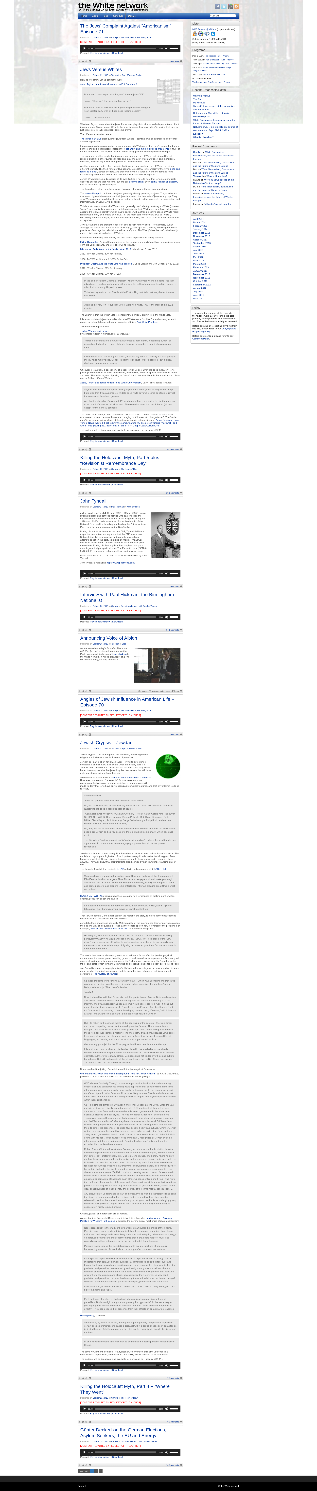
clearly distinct (136, 181)
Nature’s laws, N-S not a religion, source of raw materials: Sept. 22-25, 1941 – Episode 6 (215, 130)
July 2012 (198, 291)
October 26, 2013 (100, 606)
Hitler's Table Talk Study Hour (216, 64)
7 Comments (173, 1378)
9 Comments (173, 1422)
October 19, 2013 (100, 1441)
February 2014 (201, 226)
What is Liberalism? (203, 137)
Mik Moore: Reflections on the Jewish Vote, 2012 (105, 249)
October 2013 (200, 239)
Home (84, 15)
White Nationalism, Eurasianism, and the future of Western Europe (213, 155)
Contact (82, 1486)
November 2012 (201, 277)
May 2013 (198, 257)
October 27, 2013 (100, 507)
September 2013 (202, 243)
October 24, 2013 (100, 711)
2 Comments (173, 61)
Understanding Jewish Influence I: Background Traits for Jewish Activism (118, 1073)
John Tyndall (93, 501)
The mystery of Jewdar (105, 973)
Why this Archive (201, 95)
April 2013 (198, 260)
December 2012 (201, 274)
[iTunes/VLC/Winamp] (195, 35)
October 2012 (200, 281)
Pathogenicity (87, 1315)
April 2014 (198, 219)
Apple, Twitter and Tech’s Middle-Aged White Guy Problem (110, 382)
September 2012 (202, 284)
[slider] (174, 48)
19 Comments (172, 493)
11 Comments (172, 586)
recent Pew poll (93, 193)
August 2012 (199, 288)
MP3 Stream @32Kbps (204, 29)
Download (117, 53)
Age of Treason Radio (131, 75)
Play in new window (100, 53)
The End (197, 99)
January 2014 (200, 229)
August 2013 (199, 246)
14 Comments (172, 630)
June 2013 (198, 253)
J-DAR (120, 869)
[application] (130, 48)
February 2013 (201, 267)
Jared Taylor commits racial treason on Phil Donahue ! (108, 84)
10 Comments (172, 449)
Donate (132, 15)
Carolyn (114, 37)
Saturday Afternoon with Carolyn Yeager (139, 606)
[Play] (84, 48)
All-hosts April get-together (218, 204)
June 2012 (198, 295)
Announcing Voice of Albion (108, 638)
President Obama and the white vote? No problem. (106, 263)
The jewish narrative (90, 138)
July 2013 (198, 250)
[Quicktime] (212, 35)
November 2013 (201, 236)
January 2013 (200, 270)
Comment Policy (200, 338)
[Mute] (167, 48)
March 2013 (199, 264)
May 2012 (198, 298)
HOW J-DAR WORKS (91, 896)
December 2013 (201, 232)
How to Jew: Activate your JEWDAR (108, 928)
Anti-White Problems (147, 322)
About (95, 15)
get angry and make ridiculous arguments (147, 148)
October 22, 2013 (100, 748)
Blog (106, 15)
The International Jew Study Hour (136, 37)
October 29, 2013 (100, 75)
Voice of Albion (133, 507)
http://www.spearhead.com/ (121, 562)
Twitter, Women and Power (94, 331)
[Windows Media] (201, 35)
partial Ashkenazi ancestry (164, 181)
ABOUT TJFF (161, 869)
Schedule (118, 15)
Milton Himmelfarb (89, 242)
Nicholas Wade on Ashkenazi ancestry (131, 777)
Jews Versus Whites (101, 69)
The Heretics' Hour (129, 469)
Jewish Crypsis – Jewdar (105, 742)
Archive (226, 56)
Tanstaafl (115, 75)
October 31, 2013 (100, 37)
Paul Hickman (117, 507)
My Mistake (199, 102)
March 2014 (199, 222)
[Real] (207, 35)
